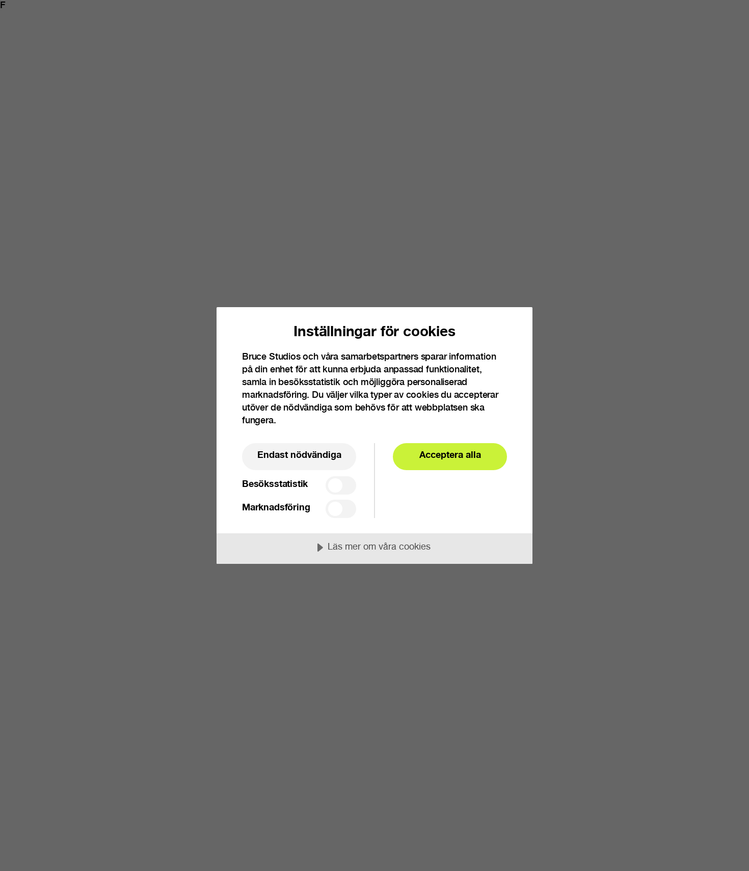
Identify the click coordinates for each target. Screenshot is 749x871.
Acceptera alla (450, 455)
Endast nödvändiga (299, 455)
